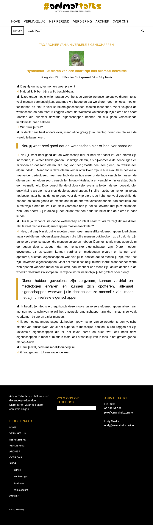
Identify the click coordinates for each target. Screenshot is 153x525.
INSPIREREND (17, 439)
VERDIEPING (16, 445)
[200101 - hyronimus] (76, 58)
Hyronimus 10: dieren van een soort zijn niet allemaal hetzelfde (76, 70)
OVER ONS (15, 457)
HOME (13, 427)
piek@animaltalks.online (118, 412)
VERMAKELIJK (17, 433)
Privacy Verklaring (16, 509)
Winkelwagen (21, 476)
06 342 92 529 (112, 408)
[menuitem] (15, 21)
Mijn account (21, 490)
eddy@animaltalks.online (119, 425)
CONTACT (15, 496)
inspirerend (85, 77)
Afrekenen (19, 483)
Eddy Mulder (106, 77)
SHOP (12, 463)
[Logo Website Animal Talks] (76, 8)
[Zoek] (142, 30)
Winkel (17, 469)
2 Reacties (68, 77)
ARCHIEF (14, 451)
